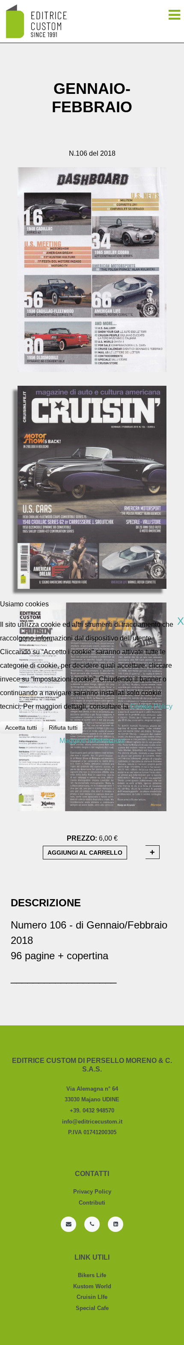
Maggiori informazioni (92, 740)
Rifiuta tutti (63, 727)
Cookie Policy (151, 706)
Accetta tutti (21, 727)
